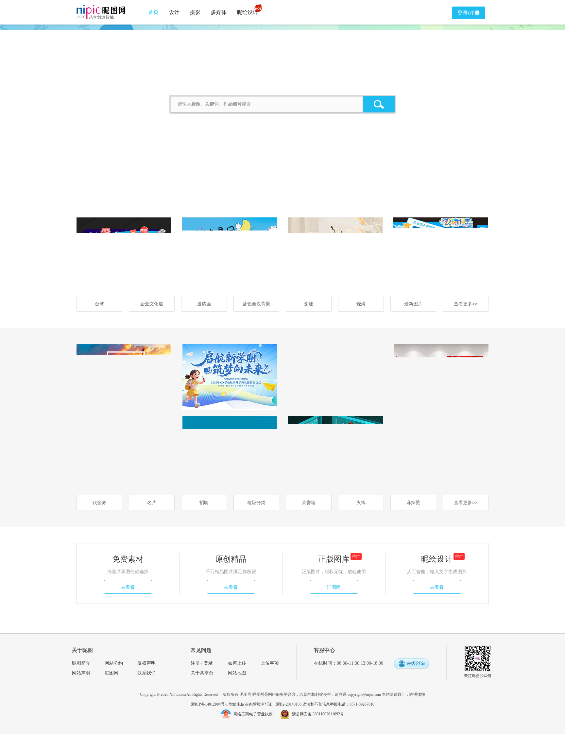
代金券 (99, 502)
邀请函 (204, 303)
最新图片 (413, 303)
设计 (174, 12)
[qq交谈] (411, 663)
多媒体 (219, 12)
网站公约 (114, 663)
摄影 (195, 12)
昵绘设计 (247, 12)
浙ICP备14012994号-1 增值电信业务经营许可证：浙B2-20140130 (246, 704)
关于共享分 (202, 673)
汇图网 (334, 587)
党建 (308, 303)
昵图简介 (81, 663)
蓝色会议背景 (256, 303)
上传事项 (270, 663)
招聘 (204, 502)
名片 (151, 502)
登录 (208, 663)
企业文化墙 (151, 303)
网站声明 (81, 673)
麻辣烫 (413, 502)
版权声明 (146, 663)
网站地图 (237, 673)
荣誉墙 (309, 502)
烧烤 (361, 303)
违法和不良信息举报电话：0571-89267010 (338, 704)
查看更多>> (465, 303)
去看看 (128, 587)
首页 (153, 12)
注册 (195, 663)
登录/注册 (468, 13)
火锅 (361, 502)
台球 (99, 303)
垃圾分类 (256, 502)
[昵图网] (101, 12)
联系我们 (146, 673)
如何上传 (237, 663)
